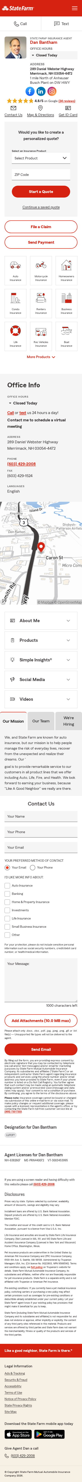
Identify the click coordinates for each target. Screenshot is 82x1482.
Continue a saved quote (41, 207)
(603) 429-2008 (21, 464)
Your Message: (18, 964)
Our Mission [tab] (13, 721)
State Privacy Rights (18, 1405)
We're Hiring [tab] (68, 721)
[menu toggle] (74, 8)
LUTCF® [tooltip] (10, 1135)
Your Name (16, 816)
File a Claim (41, 227)
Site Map (11, 1411)
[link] (20, 8)
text (22, 413)
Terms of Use (13, 1392)
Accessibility (13, 1386)
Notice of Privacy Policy (20, 1399)
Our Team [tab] (41, 721)
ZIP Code (22, 175)
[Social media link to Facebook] (30, 91)
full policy (37, 1267)
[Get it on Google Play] (49, 1434)
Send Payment (41, 242)
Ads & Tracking (15, 1373)
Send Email (41, 1049)
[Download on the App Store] (18, 1434)
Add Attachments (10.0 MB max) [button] (41, 1021)
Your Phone (16, 832)
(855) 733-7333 (13, 1111)
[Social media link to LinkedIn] (41, 91)
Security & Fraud (16, 1380)
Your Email (15, 847)
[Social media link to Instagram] (51, 91)
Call (10, 413)
